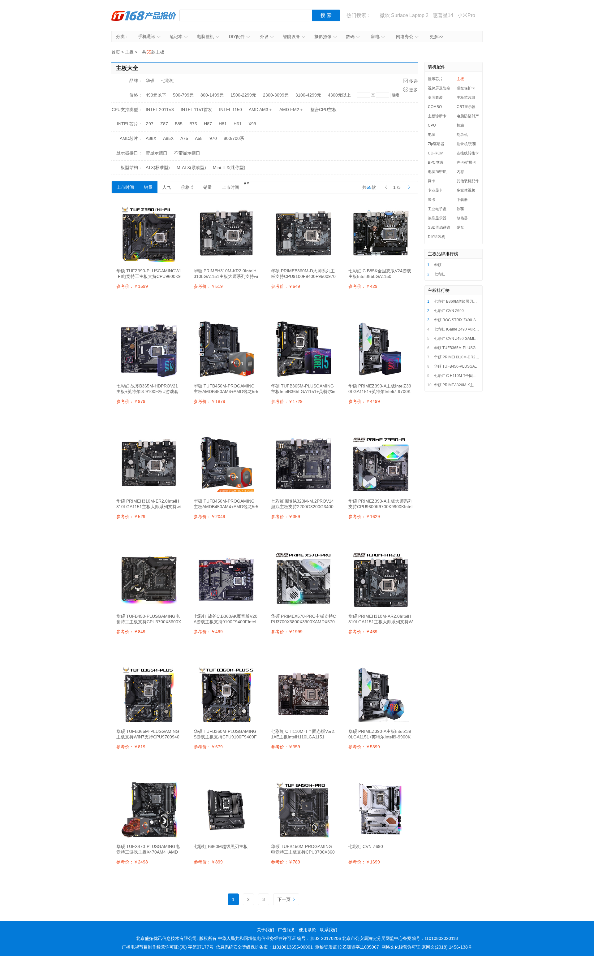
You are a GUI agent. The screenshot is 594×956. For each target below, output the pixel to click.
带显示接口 (156, 152)
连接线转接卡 (468, 153)
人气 (166, 187)
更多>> (436, 36)
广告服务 (286, 929)
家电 (375, 36)
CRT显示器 (466, 107)
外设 (264, 36)
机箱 (460, 125)
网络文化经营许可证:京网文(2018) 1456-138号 (426, 947)
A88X (151, 138)
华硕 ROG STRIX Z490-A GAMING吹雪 (466, 320)
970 (213, 138)
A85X (168, 138)
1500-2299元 (243, 95)
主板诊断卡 (437, 116)
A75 (184, 138)
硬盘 (460, 227)
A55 (199, 138)
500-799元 (183, 95)
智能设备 (291, 36)
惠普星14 (443, 15)
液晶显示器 (437, 218)
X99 (252, 123)
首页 (115, 52)
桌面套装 (435, 97)
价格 (185, 187)
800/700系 (234, 138)
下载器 (462, 199)
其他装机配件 (468, 181)
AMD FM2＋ (291, 109)
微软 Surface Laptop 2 (404, 15)
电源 (431, 134)
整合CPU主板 (323, 109)
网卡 (431, 181)
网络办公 (404, 36)
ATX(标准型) (158, 167)
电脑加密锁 (437, 172)
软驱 (460, 209)
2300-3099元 (276, 95)
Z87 (164, 123)
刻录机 (462, 134)
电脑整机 (205, 36)
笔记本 (176, 36)
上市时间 (125, 187)
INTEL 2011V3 (160, 109)
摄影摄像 (323, 36)
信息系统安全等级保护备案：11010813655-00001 (264, 947)
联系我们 (328, 929)
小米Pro (466, 15)
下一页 (284, 899)
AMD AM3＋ (261, 109)
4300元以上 (339, 95)
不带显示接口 (187, 152)
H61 (238, 123)
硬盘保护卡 (466, 88)
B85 (179, 123)
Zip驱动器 (436, 144)
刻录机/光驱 (466, 144)
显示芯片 (435, 79)
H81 (223, 123)
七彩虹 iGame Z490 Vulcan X (458, 329)
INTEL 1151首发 (196, 109)
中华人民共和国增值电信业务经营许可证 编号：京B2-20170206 (279, 938)
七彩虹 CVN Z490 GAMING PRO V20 (465, 338)
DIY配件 (237, 36)
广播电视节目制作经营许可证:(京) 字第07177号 (167, 947)
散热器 (462, 218)
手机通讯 (146, 36)
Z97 (149, 123)
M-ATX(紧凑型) (191, 167)
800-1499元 (212, 95)
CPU (432, 125)
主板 (129, 52)
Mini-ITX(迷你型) (229, 167)
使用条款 (307, 929)
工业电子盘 (437, 209)
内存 (460, 172)
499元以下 (156, 95)
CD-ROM (435, 153)
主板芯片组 (466, 97)
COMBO (435, 107)
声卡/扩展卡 (466, 162)
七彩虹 (167, 80)
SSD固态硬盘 (439, 227)
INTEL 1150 (230, 109)
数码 (350, 36)
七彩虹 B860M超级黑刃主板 (457, 301)
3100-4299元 (308, 95)
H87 (208, 123)
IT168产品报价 (143, 15)
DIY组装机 (436, 237)
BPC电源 (435, 162)
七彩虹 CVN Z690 (449, 311)
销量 (148, 187)
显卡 (431, 199)
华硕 (150, 80)
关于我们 (265, 929)
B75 (193, 123)
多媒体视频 (466, 190)
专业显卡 (435, 190)
